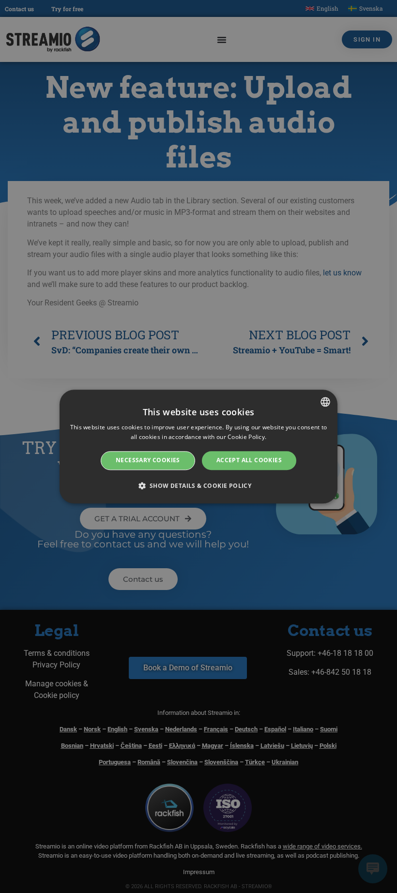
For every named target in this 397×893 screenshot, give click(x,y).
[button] (199, 485)
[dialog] (198, 446)
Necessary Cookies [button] (148, 460)
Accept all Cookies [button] (249, 460)
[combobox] (325, 402)
